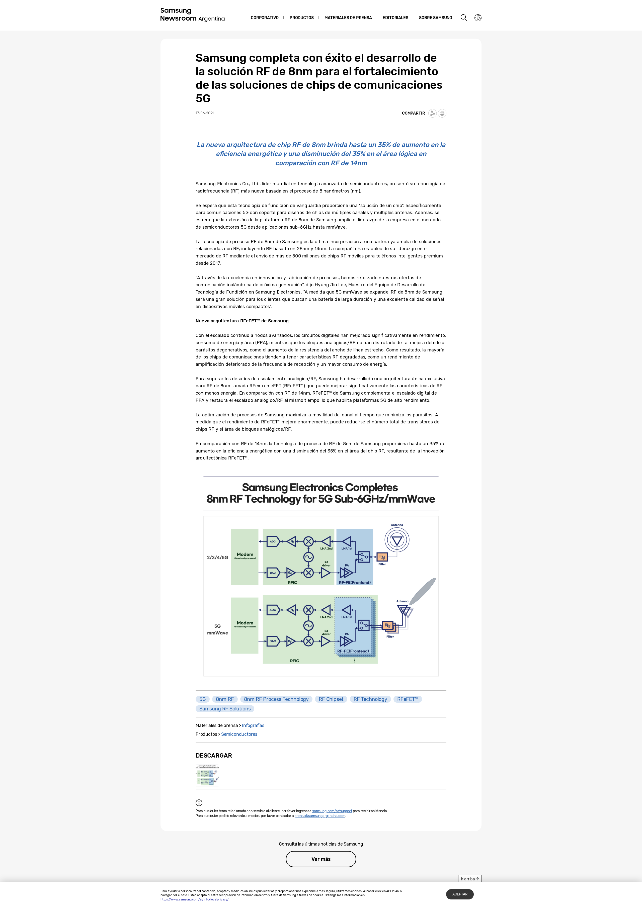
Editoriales (395, 17)
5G (202, 699)
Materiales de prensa (348, 17)
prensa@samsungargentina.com (319, 816)
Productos (301, 17)
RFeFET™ (407, 699)
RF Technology (370, 699)
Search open (464, 18)
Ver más (321, 859)
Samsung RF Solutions (225, 709)
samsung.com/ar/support (332, 811)
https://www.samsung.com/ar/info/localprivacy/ (194, 899)
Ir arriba (468, 879)
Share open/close (432, 113)
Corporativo (265, 17)
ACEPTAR (459, 894)
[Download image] (207, 775)
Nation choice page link (478, 18)
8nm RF (225, 699)
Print (442, 113)
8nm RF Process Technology (276, 699)
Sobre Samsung (435, 17)
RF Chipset (331, 699)
